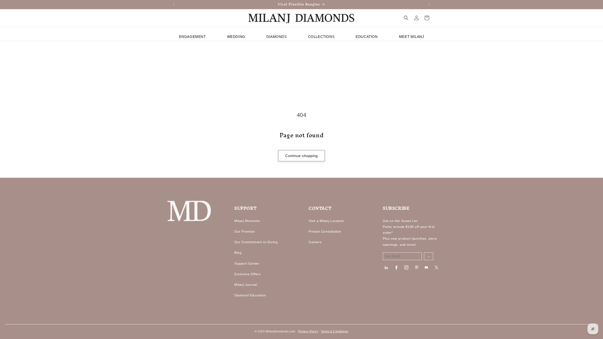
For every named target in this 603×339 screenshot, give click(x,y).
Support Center (246, 263)
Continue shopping (301, 156)
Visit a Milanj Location (326, 221)
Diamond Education (250, 295)
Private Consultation (325, 231)
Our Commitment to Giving (255, 242)
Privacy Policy (308, 331)
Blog (237, 252)
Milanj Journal (245, 285)
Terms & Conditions (334, 331)
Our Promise (244, 231)
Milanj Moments (247, 221)
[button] (406, 18)
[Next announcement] (429, 4)
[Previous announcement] (173, 4)
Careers (315, 242)
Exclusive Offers (247, 274)
